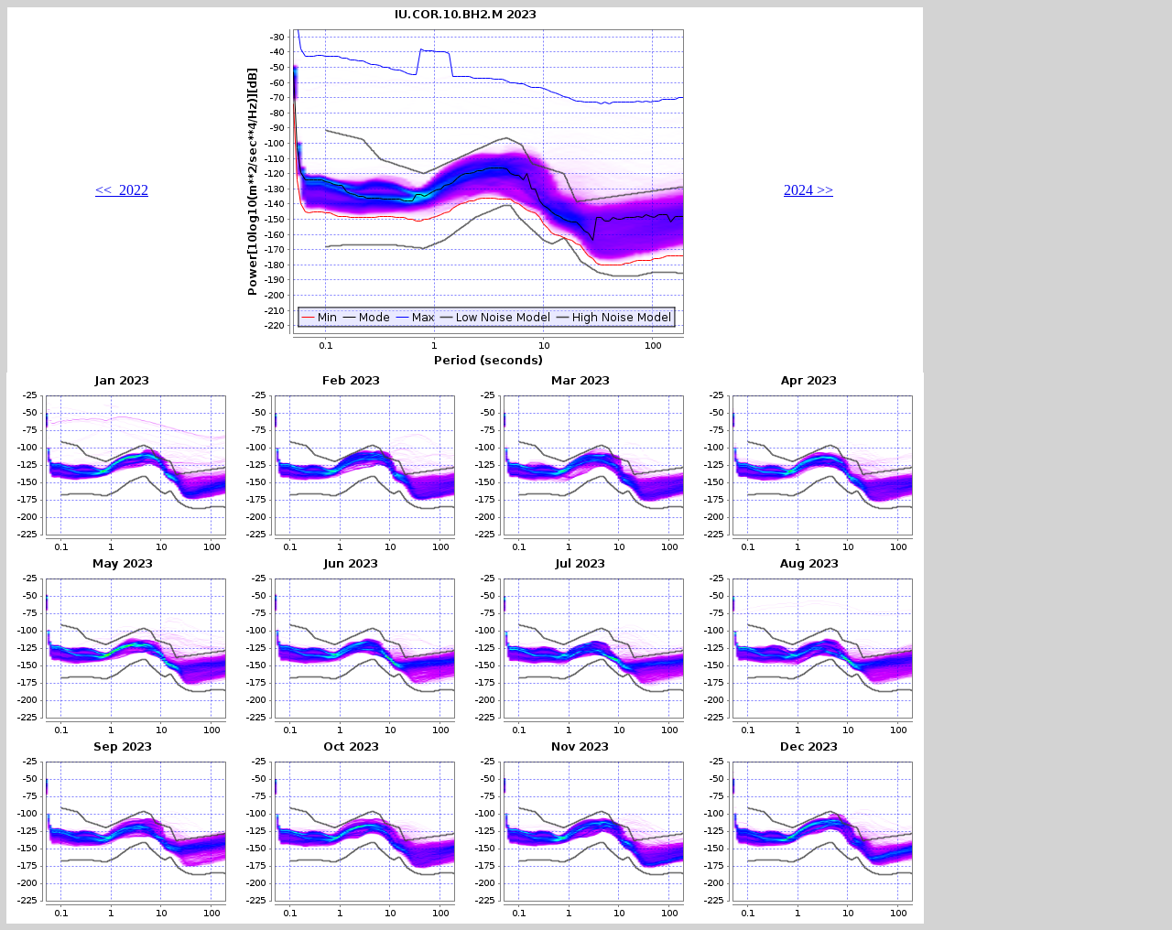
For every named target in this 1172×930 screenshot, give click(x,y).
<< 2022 (121, 190)
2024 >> (808, 190)
